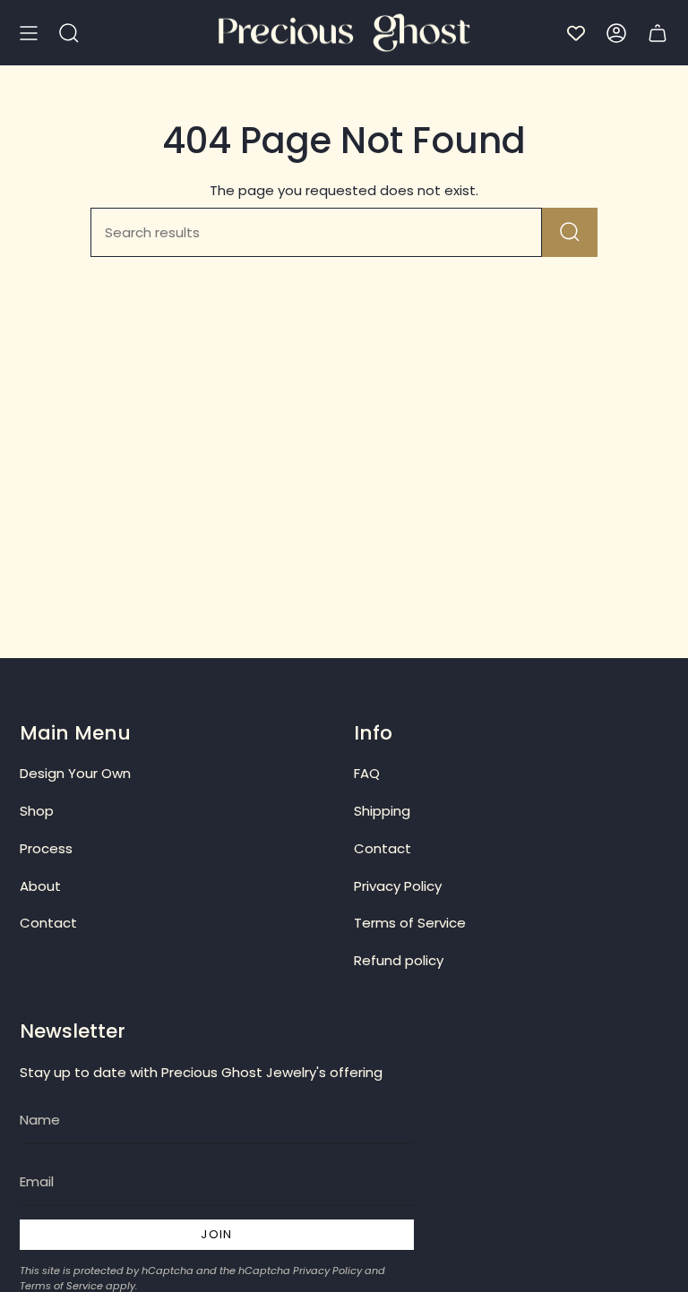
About (40, 886)
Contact (48, 922)
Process (46, 848)
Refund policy (398, 960)
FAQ (367, 773)
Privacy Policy (398, 886)
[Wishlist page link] (576, 33)
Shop (37, 810)
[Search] (570, 232)
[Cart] (657, 33)
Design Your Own (75, 773)
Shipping (382, 810)
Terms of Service (410, 922)
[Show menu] (29, 33)
